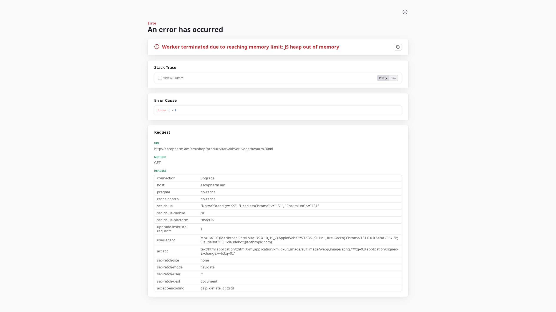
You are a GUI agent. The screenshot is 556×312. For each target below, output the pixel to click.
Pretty (383, 78)
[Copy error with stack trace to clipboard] (398, 47)
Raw (393, 78)
